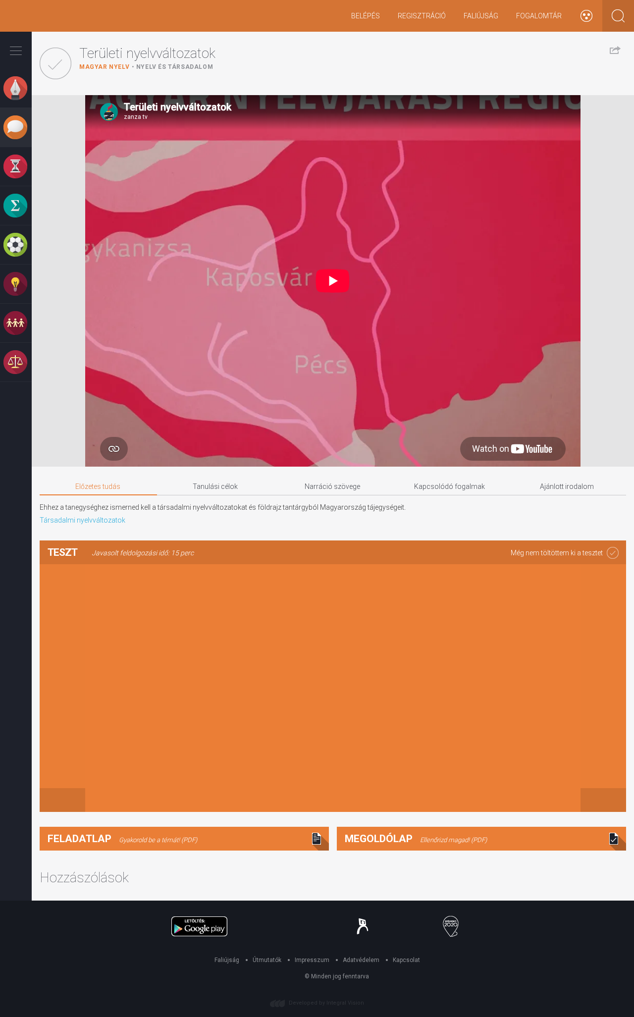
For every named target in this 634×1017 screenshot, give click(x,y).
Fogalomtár (539, 16)
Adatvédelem (361, 960)
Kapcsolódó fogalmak (449, 486)
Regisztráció (422, 16)
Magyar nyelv (104, 66)
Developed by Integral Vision (326, 1003)
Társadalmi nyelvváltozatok (82, 520)
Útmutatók (267, 960)
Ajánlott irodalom (567, 486)
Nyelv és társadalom (174, 66)
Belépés (365, 16)
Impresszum (312, 960)
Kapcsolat (406, 960)
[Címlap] (37, 16)
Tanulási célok (215, 486)
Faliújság (481, 16)
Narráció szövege (332, 486)
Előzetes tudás (97, 486)
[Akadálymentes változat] (586, 16)
